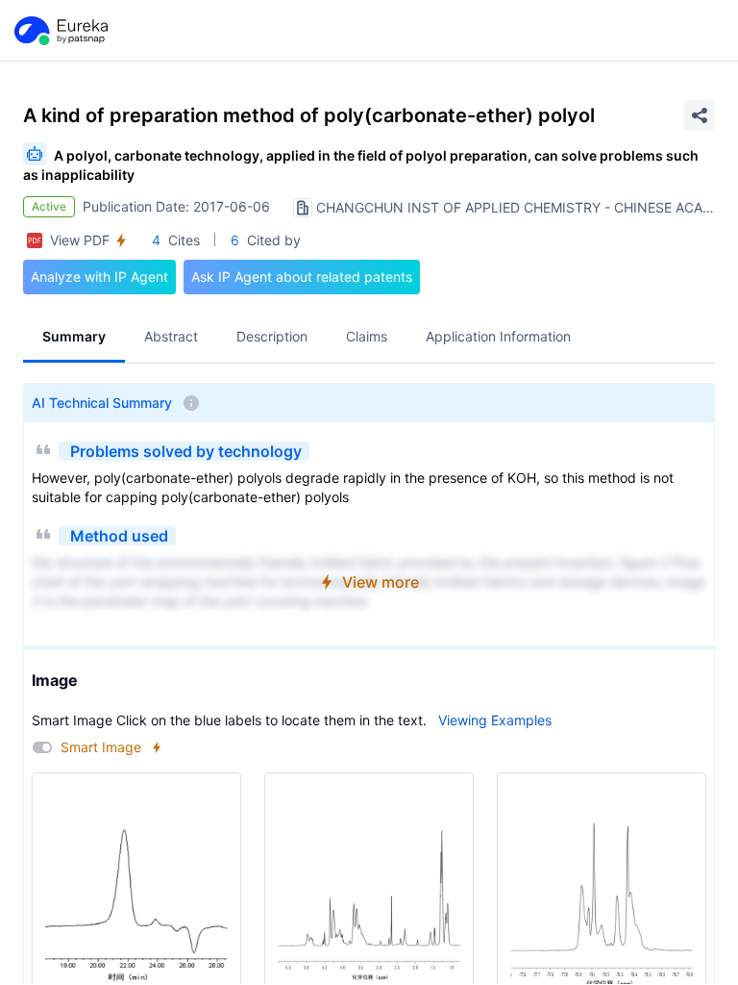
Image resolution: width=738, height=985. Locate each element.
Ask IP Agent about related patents (301, 276)
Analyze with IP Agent (99, 276)
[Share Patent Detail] (699, 115)
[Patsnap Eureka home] (60, 30)
